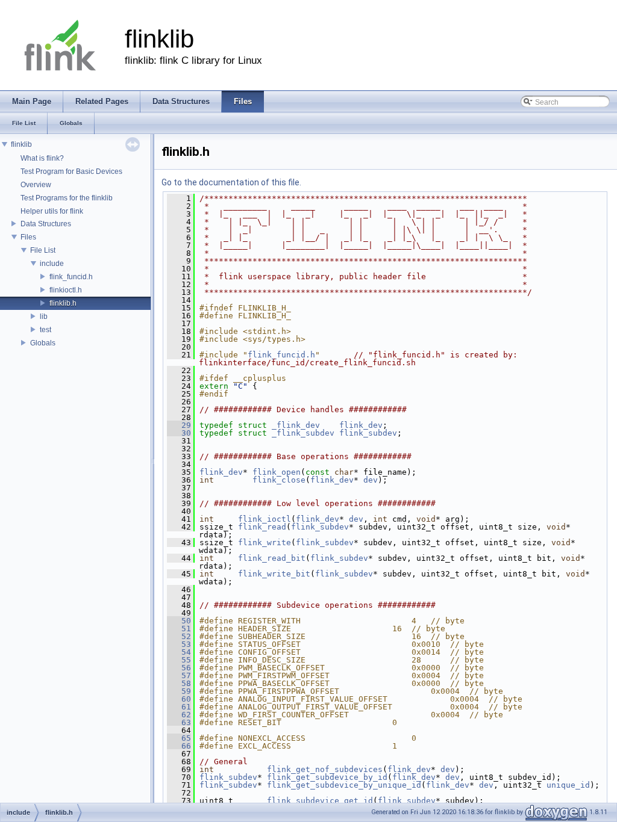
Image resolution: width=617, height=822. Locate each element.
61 (179, 706)
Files (28, 237)
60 (179, 698)
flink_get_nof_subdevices (325, 769)
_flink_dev (296, 425)
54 (179, 652)
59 (179, 691)
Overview (35, 185)
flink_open (276, 472)
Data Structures (45, 224)
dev (370, 479)
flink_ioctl (264, 519)
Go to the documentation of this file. (231, 182)
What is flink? (42, 158)
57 (179, 675)
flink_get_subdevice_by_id (327, 777)
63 (179, 722)
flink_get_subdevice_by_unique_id (344, 785)
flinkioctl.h (65, 290)
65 (179, 738)
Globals (42, 343)
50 (179, 620)
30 (179, 432)
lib (44, 316)
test (45, 330)
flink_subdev (368, 432)
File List (42, 250)
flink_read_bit (271, 558)
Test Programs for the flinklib (66, 198)
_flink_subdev (303, 432)
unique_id (568, 785)
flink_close (278, 479)
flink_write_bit (274, 573)
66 (179, 745)
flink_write (264, 542)
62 (179, 714)
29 (179, 425)
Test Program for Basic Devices (71, 171)
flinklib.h (63, 303)
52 (179, 636)
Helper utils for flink (51, 211)
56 (179, 667)
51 (179, 628)
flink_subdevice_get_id (320, 800)
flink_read (262, 526)
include (52, 263)
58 (179, 683)
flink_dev (361, 425)
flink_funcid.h (71, 277)
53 (179, 644)
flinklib (21, 144)
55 (179, 659)
